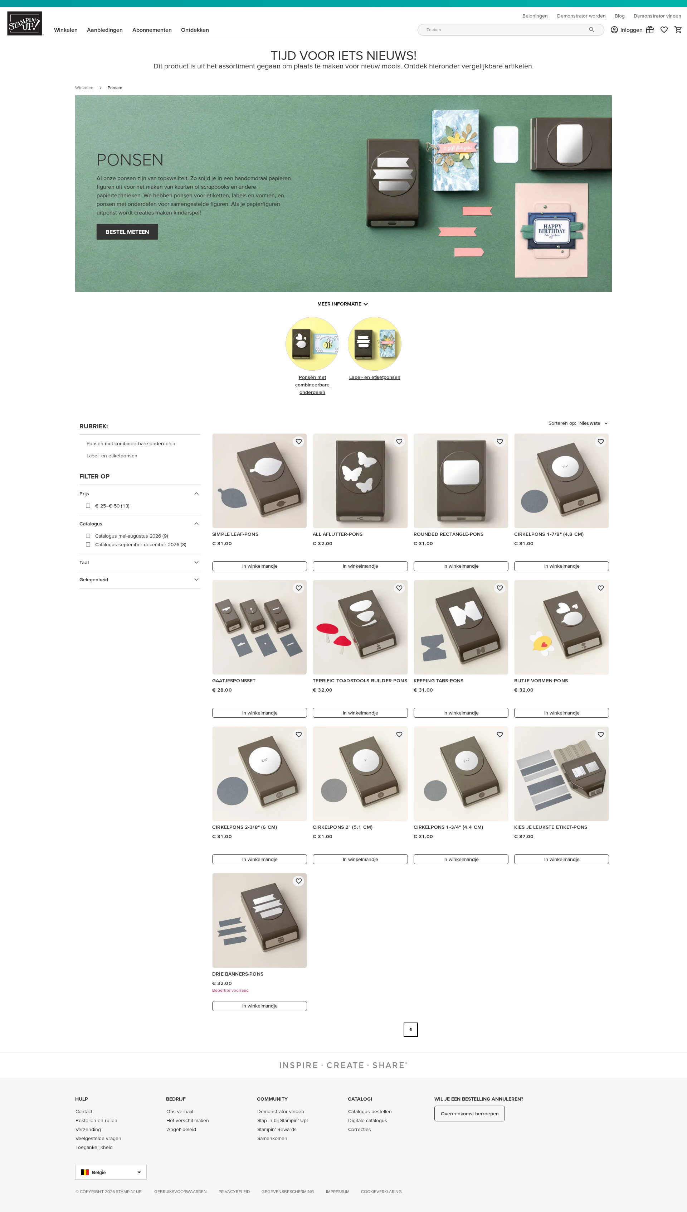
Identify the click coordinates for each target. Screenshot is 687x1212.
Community (272, 1099)
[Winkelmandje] (678, 29)
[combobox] (511, 30)
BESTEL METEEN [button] (127, 232)
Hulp (81, 1099)
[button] (649, 29)
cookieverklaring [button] (381, 1191)
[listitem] (140, 444)
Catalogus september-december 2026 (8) (140, 544)
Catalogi (360, 1099)
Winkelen (84, 87)
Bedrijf (176, 1099)
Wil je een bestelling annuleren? (478, 1099)
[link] (664, 29)
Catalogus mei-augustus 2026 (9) (131, 536)
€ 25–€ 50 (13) (112, 506)
